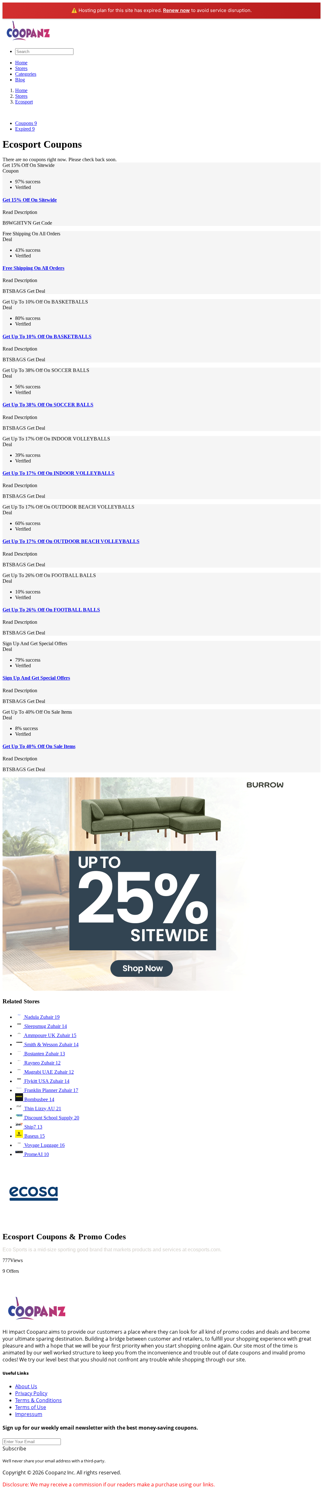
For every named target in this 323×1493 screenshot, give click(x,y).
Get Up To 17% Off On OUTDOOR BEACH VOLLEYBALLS (71, 541)
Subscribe (14, 1448)
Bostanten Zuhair (44, 1053)
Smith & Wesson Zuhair (51, 1044)
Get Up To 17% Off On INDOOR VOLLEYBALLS (59, 473)
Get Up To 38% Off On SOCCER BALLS (48, 404)
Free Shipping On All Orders (33, 268)
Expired (25, 129)
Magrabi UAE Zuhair (48, 1072)
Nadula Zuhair (41, 1017)
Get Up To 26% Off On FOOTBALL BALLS (51, 609)
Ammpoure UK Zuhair (49, 1035)
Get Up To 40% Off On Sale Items (39, 746)
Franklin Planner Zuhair (50, 1090)
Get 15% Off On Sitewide (30, 200)
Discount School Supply (51, 1117)
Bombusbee (38, 1099)
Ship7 (32, 1127)
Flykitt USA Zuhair (46, 1081)
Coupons (26, 123)
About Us (26, 1386)
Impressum (28, 1414)
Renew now (176, 10)
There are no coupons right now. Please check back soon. (60, 159)
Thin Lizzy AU (42, 1108)
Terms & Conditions (38, 1400)
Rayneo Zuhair (42, 1062)
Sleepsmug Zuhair (45, 1026)
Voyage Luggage (44, 1145)
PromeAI (36, 1154)
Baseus (34, 1136)
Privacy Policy (31, 1393)
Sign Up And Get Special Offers (36, 678)
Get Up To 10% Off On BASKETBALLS (47, 336)
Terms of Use (30, 1407)
